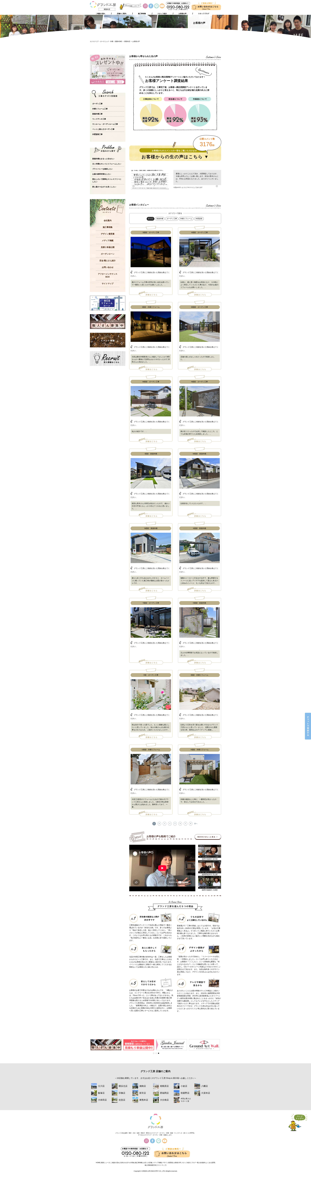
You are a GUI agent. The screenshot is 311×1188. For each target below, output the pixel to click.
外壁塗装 (199, 219)
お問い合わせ (107, 267)
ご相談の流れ (100, 13)
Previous (133, 186)
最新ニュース (105, 1162)
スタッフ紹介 (162, 13)
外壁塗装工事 (97, 134)
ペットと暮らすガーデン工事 (103, 129)
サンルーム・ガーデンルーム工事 (105, 124)
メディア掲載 (107, 240)
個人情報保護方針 (150, 1165)
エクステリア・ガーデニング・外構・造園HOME (106, 41)
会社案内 (108, 220)
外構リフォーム (186, 219)
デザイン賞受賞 (107, 234)
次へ (195, 823)
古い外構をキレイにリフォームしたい (106, 164)
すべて (150, 219)
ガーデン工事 (172, 219)
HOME (98, 1162)
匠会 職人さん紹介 (108, 261)
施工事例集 (142, 13)
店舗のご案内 (121, 13)
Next (217, 186)
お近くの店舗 (147, 1162)
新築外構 (159, 219)
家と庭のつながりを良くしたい (104, 187)
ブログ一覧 (195, 1162)
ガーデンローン (107, 254)
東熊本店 (127, 41)
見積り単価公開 (107, 247)
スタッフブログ (203, 13)
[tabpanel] (105, 1044)
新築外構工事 (97, 114)
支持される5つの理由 (127, 1162)
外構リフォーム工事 (100, 109)
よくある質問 (210, 1162)
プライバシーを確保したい (102, 169)
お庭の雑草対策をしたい (101, 174)
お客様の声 (182, 13)
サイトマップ (107, 284)
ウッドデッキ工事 (99, 119)
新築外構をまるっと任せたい (103, 159)
